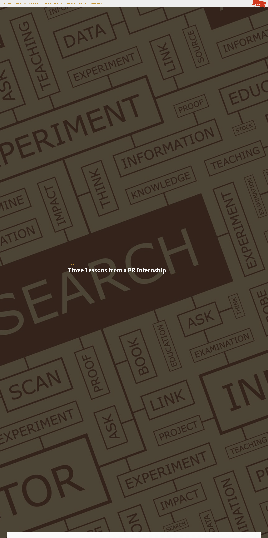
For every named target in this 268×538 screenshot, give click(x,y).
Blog (83, 3)
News (71, 3)
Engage (96, 3)
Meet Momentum (28, 3)
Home (8, 3)
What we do (54, 3)
